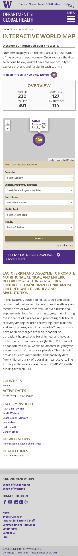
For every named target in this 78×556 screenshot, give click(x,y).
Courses (23, 4)
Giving (71, 6)
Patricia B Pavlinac (37, 255)
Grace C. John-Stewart (15, 418)
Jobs (5, 536)
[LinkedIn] (21, 502)
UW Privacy (8, 552)
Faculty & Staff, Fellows (49, 4)
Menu (71, 12)
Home (6, 29)
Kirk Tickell (9, 427)
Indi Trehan (9, 422)
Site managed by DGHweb (45, 552)
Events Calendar (12, 516)
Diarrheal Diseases (13, 455)
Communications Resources (19, 524)
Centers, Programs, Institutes (21, 184)
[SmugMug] (26, 502)
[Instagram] (16, 502)
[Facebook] (5, 502)
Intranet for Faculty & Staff (19, 520)
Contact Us (68, 4)
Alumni (32, 4)
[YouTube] (10, 502)
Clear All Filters (64, 245)
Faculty (9, 221)
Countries (10, 172)
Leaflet (52, 159)
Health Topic (12, 209)
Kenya (6, 385)
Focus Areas (11, 197)
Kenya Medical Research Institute (22, 443)
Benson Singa (10, 431)
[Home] (18, 17)
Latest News (10, 528)
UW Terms (23, 552)
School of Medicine (14, 488)
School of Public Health (16, 484)
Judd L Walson (11, 413)
